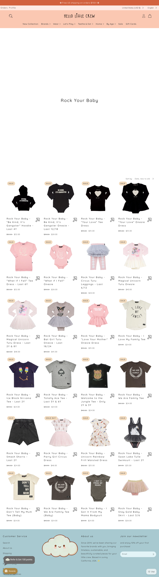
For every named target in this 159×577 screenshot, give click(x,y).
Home (99, 24)
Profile (12, 7)
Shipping (7, 553)
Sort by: (129, 179)
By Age (110, 24)
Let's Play (68, 24)
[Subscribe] (153, 554)
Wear (56, 24)
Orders (4, 7)
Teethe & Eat (84, 24)
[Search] (10, 16)
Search (6, 543)
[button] (46, 24)
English (151, 8)
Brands (45, 24)
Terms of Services (12, 574)
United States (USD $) (131, 8)
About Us (7, 548)
